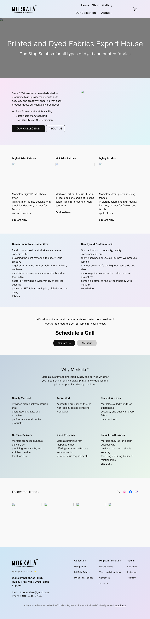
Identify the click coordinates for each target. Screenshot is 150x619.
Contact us (64, 343)
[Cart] (135, 9)
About (105, 13)
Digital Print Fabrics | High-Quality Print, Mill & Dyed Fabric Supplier (30, 581)
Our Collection (85, 13)
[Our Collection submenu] (97, 13)
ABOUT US (55, 128)
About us (87, 343)
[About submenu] (111, 13)
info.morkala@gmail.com (34, 592)
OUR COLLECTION (28, 128)
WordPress (120, 605)
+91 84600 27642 (32, 595)
